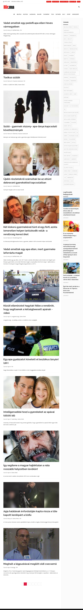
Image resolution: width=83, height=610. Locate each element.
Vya (8, 316)
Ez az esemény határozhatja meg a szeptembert (69, 235)
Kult (63, 14)
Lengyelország (15, 316)
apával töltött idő (69, 132)
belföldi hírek (68, 27)
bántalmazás (67, 45)
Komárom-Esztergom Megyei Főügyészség (70, 73)
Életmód (58, 14)
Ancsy (9, 30)
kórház (66, 77)
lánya (73, 52)
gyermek (71, 55)
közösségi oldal (73, 135)
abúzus (66, 48)
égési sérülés (73, 68)
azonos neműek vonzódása (68, 101)
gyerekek (72, 58)
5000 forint (67, 142)
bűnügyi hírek (73, 174)
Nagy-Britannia (68, 90)
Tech (52, 14)
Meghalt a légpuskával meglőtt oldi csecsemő (30, 563)
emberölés (70, 177)
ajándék (74, 159)
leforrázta (73, 65)
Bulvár (39, 14)
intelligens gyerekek (70, 119)
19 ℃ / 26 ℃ (7, 1)
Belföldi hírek (15, 30)
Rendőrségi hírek (17, 238)
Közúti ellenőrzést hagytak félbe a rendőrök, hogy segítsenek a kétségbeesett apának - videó (28, 309)
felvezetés (73, 77)
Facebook (75, 155)
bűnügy (13, 567)
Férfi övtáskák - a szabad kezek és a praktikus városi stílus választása (71, 277)
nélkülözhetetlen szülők (71, 112)
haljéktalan (67, 152)
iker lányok (67, 155)
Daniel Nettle (67, 125)
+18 (65, 177)
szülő (65, 55)
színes (65, 135)
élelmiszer (72, 139)
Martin (66, 58)
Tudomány (46, 14)
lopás (65, 174)
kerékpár (74, 171)
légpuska (66, 181)
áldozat (66, 106)
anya (74, 45)
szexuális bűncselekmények (69, 31)
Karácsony (67, 159)
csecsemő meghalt (69, 184)
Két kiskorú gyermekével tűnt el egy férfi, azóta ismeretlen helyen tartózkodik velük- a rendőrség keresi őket (30, 231)
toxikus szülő (68, 42)
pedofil (76, 27)
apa (65, 39)
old (72, 181)
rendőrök (73, 80)
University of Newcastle (71, 129)
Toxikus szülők (11, 77)
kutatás (73, 122)
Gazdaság (33, 14)
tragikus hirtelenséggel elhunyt (71, 163)
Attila (73, 142)
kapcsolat (67, 52)
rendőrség (74, 62)
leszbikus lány (68, 94)
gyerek (66, 68)
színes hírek (67, 171)
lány (75, 94)
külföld (66, 87)
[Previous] (22, 584)
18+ (21, 30)
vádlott (70, 39)
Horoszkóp (75, 14)
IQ (77, 132)
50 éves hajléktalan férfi (71, 145)
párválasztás (73, 48)
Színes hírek (23, 316)
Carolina (66, 62)
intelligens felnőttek (70, 115)
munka (66, 139)
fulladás (66, 80)
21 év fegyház (74, 106)
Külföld (25, 14)
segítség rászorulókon (70, 149)
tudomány (67, 122)
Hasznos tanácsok (18, 81)
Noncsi (9, 81)
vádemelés (73, 35)
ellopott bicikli (68, 167)
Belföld (19, 14)
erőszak (66, 97)
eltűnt (66, 65)
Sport (68, 14)
